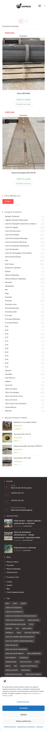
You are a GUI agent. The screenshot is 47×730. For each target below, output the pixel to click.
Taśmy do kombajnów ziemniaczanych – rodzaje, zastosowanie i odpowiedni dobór (27, 535)
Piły (6, 290)
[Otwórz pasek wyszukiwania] (43, 6)
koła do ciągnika (32, 632)
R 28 (6, 330)
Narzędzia (8, 282)
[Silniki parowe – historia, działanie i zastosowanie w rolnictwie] (8, 523)
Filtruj (8, 201)
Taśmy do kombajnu (12, 392)
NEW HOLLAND (25, 662)
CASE (15, 603)
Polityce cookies (7, 695)
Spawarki (8, 370)
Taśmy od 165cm (11, 400)
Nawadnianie (9, 286)
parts (8, 666)
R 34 (6, 341)
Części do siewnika (11, 249)
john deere (27, 628)
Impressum (39, 726)
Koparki (7, 271)
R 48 (6, 363)
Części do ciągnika (11, 227)
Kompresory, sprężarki (13, 268)
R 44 (6, 356)
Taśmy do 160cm (11, 389)
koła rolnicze (11, 645)
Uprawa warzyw (10, 407)
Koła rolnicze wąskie (15, 653)
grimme (9, 628)
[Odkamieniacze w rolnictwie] (8, 549)
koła (19, 632)
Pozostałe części (11, 304)
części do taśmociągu (15, 620)
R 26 (6, 326)
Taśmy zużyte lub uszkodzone (15, 403)
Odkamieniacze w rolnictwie (25, 548)
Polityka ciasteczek (10, 726)
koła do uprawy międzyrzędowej (20, 641)
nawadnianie (11, 662)
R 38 (6, 348)
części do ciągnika (13, 607)
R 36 (6, 345)
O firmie (9, 582)
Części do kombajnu (12, 235)
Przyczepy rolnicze (11, 323)
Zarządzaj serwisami (23, 701)
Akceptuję (23, 708)
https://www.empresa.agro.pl (21, 510)
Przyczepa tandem (33, 674)
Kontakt (9, 585)
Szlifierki (8, 381)
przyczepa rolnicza (14, 674)
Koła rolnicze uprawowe (16, 649)
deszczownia (33, 620)
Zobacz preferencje (23, 721)
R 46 (6, 359)
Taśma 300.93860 (23, 93)
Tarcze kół (8, 385)
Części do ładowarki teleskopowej (17, 246)
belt (7, 603)
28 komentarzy (28, 540)
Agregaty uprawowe (12, 216)
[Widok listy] (26, 21)
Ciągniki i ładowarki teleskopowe (16, 220)
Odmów (23, 715)
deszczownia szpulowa (15, 624)
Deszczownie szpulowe (13, 257)
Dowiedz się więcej (23, 104)
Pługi (7, 293)
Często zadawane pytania (15, 592)
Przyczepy (8, 315)
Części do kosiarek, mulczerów (16, 242)
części (23, 603)
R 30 (6, 334)
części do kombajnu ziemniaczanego (21, 616)
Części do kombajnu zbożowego (16, 238)
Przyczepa (26, 670)
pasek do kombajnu (29, 666)
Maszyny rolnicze (12, 562)
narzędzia (24, 657)
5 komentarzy (27, 526)
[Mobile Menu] (39, 6)
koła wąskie (11, 657)
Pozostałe (8, 297)
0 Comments (27, 550)
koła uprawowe (34, 653)
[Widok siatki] (21, 21)
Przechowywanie (11, 312)
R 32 (6, 337)
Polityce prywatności (33, 693)
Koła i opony (9, 264)
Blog (8, 589)
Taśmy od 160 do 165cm (14, 396)
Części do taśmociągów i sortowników (18, 253)
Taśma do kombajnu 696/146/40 (23, 173)
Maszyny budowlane (12, 275)
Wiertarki (8, 411)
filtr (31, 624)
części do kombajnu (14, 612)
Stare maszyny (10, 378)
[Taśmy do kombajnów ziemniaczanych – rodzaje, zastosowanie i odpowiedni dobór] (8, 536)
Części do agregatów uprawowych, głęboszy (21, 224)
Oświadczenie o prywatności (26, 726)
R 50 (6, 367)
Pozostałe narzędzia (12, 308)
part (37, 662)
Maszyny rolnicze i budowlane (15, 279)
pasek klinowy (12, 670)
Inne (6, 260)
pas (15, 666)
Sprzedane (8, 374)
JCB (17, 628)
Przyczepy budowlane (12, 319)
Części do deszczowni (12, 231)
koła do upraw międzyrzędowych (20, 637)
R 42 (6, 352)
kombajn (9, 632)
